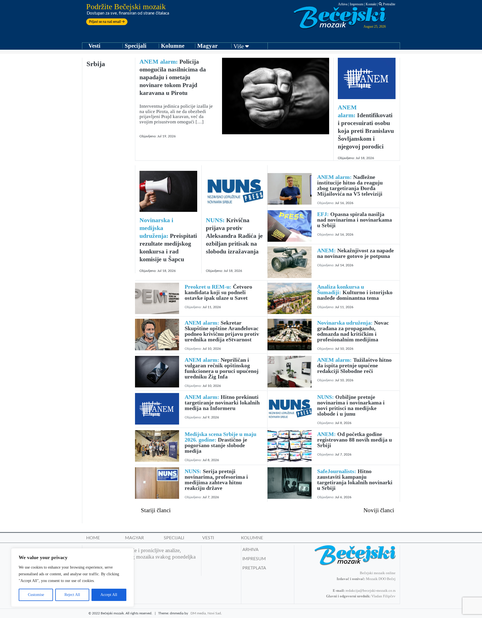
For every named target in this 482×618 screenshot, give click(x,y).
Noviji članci (378, 510)
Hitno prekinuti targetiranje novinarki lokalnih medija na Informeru (222, 402)
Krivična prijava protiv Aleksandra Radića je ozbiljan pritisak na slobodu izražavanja (234, 236)
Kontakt (371, 4)
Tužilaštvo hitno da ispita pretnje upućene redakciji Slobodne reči (354, 365)
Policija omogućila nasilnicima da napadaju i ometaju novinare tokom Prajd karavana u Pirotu (172, 77)
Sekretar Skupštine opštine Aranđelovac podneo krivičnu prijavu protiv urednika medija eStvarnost (222, 331)
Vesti (94, 45)
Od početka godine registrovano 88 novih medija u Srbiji (354, 439)
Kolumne (172, 45)
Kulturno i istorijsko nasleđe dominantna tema (354, 292)
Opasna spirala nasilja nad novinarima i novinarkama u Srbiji (354, 219)
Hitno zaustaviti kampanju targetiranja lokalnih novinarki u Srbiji (354, 479)
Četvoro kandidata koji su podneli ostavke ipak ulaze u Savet (218, 292)
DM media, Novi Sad (206, 613)
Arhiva (342, 4)
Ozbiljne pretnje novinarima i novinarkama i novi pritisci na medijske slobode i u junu (351, 405)
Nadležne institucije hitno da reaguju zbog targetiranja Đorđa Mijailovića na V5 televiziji (350, 185)
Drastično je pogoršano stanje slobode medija (220, 442)
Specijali (135, 45)
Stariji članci (156, 510)
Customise (36, 595)
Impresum (356, 4)
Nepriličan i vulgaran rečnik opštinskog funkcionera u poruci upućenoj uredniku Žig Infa (222, 368)
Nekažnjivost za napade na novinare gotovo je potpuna (355, 253)
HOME (93, 538)
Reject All (72, 595)
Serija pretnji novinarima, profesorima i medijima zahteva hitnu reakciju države (216, 479)
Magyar (207, 45)
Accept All (108, 595)
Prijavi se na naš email (105, 21)
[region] (72, 577)
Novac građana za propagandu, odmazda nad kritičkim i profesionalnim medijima (353, 331)
